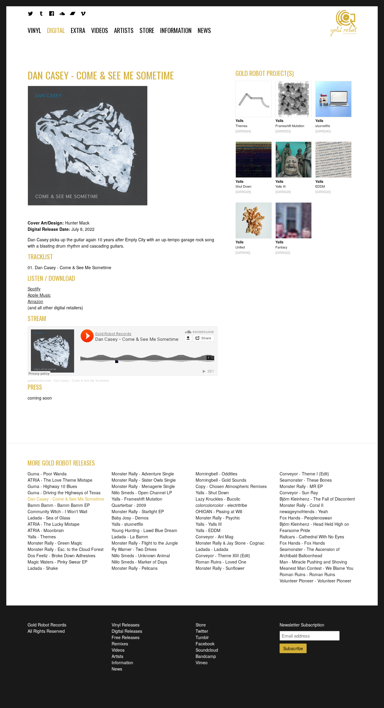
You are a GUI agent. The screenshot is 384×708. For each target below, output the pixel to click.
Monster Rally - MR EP (301, 486)
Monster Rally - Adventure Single (143, 474)
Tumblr (202, 637)
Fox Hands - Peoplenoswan (306, 518)
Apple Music (39, 295)
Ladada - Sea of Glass (49, 518)
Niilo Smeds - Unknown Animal (141, 555)
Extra (78, 30)
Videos (99, 30)
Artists (124, 30)
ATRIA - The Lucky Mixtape (54, 524)
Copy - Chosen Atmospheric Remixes (231, 486)
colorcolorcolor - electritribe (221, 505)
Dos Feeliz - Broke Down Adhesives (61, 555)
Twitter (202, 631)
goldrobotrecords (39, 380)
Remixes (120, 644)
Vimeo (202, 662)
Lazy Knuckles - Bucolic (218, 499)
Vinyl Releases (126, 625)
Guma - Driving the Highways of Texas (64, 492)
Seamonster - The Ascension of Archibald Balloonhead (310, 552)
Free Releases (126, 637)
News (204, 30)
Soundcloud (207, 650)
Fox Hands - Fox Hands (302, 543)
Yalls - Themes (42, 537)
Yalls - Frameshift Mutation (137, 499)
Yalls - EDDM (208, 530)
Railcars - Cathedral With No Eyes (312, 537)
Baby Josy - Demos (130, 518)
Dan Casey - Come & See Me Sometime (81, 380)
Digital (56, 30)
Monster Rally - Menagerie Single (143, 486)
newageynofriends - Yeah (304, 511)
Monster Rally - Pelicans (135, 568)
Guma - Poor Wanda (47, 474)
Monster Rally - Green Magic (55, 543)
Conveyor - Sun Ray (299, 492)
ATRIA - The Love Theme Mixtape (60, 480)
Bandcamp (206, 656)
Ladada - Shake (43, 568)
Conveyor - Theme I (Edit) (304, 474)
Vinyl (34, 30)
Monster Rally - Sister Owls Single (144, 480)
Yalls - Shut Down (212, 492)
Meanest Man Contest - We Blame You (316, 568)
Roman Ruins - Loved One (221, 562)
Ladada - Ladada (212, 549)
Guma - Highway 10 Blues (52, 486)
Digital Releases (127, 631)
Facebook (205, 644)
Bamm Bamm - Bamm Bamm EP (59, 505)
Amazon (35, 301)
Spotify (34, 289)
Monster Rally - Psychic (218, 518)
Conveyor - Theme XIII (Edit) (223, 555)
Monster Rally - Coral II (301, 505)
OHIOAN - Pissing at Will (219, 511)
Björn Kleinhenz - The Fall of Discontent (317, 499)
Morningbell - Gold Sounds (221, 480)
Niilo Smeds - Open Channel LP (142, 492)
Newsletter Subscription (302, 625)
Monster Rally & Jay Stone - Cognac (230, 543)
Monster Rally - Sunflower (220, 568)
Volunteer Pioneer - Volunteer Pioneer (315, 581)
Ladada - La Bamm (130, 537)
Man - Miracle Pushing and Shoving (313, 562)
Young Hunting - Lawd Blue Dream (144, 530)
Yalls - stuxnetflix (127, 524)
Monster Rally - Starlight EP (138, 511)
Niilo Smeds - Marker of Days (139, 562)
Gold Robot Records (343, 23)
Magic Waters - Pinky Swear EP (57, 562)
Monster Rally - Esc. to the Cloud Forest (66, 549)
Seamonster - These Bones (306, 480)
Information (176, 30)
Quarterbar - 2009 (129, 505)
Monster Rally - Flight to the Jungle (145, 543)
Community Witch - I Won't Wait (57, 511)
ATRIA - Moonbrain (46, 530)
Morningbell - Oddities (216, 474)
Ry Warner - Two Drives (134, 549)
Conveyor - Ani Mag (214, 537)
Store (147, 30)
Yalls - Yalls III (209, 524)
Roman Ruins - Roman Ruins (307, 574)
